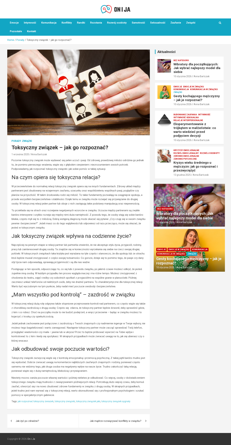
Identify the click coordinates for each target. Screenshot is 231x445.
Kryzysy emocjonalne (186, 150)
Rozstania (96, 22)
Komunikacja (48, 22)
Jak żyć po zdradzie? (27, 420)
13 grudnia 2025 (182, 174)
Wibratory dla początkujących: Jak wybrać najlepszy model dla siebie (197, 68)
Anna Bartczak (39, 154)
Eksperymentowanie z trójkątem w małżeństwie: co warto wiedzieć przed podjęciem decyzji (195, 129)
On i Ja (31, 438)
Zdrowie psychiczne (185, 159)
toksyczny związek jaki (88, 401)
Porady (16, 141)
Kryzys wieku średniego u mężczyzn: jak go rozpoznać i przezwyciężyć (196, 166)
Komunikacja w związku (204, 89)
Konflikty (67, 22)
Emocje (14, 22)
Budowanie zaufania (185, 114)
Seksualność (157, 22)
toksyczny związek (65, 401)
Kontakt (31, 31)
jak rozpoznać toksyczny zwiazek (36, 401)
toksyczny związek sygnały (115, 401)
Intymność (30, 22)
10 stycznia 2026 (183, 76)
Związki (190, 22)
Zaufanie (175, 22)
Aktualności (166, 52)
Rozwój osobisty (117, 22)
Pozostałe (16, 31)
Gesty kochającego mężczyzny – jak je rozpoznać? (197, 98)
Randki (81, 22)
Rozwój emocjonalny (186, 153)
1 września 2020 (20, 154)
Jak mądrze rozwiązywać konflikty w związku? (115, 420)
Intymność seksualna (186, 117)
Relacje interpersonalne (188, 120)
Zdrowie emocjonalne (186, 156)
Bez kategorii (181, 60)
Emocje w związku (193, 86)
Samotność (138, 22)
